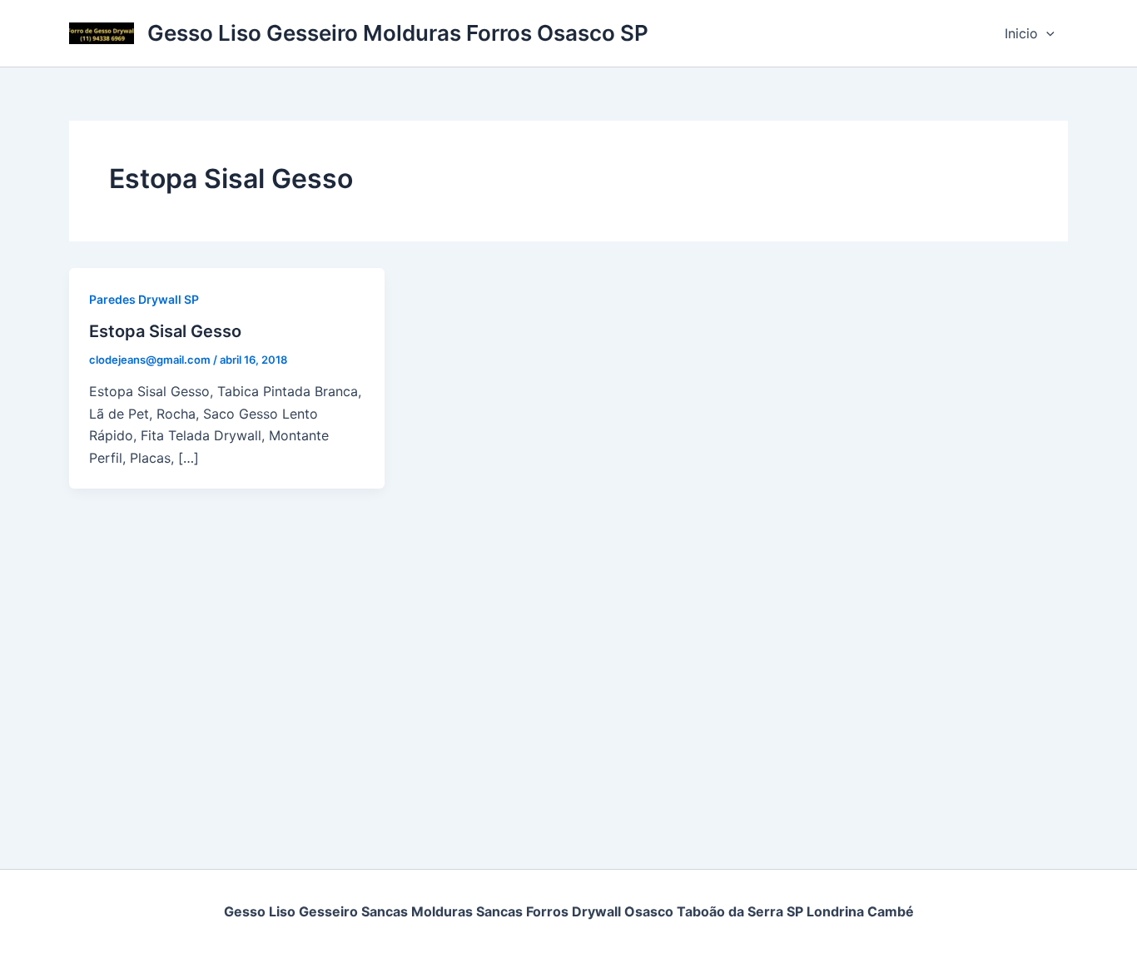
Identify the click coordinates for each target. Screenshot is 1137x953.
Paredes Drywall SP (144, 299)
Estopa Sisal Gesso (165, 331)
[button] (1046, 33)
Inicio (1021, 33)
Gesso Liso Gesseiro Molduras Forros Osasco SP (397, 33)
